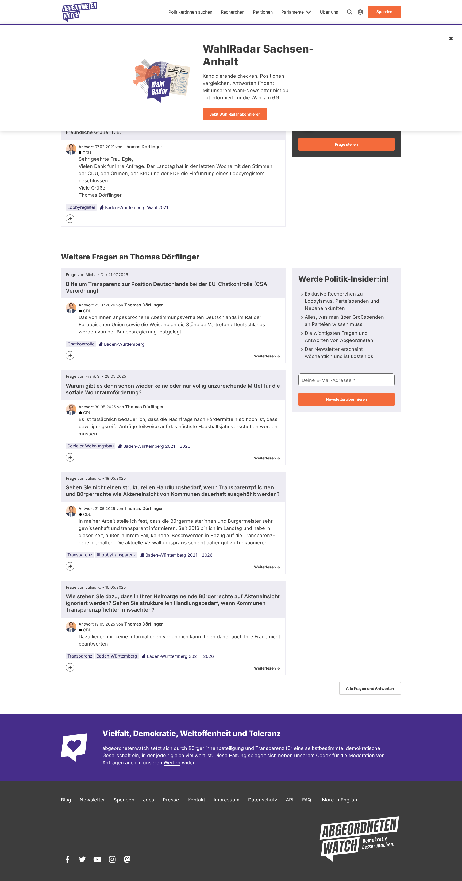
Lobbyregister (81, 207)
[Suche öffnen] (349, 12)
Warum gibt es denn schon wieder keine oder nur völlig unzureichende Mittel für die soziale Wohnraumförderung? (173, 389)
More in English (339, 800)
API (290, 800)
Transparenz (79, 554)
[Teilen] (70, 218)
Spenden (124, 800)
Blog (66, 800)
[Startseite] (79, 12)
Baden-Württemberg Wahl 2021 (136, 207)
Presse (171, 800)
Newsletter (92, 800)
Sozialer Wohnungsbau (90, 446)
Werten (172, 762)
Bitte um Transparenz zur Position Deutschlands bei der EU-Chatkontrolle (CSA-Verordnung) (168, 287)
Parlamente (292, 12)
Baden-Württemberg (124, 344)
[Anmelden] (360, 12)
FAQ (306, 800)
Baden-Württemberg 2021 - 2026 (156, 446)
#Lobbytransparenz (116, 554)
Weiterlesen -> (267, 356)
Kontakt (196, 800)
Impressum (227, 800)
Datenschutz (262, 800)
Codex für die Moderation (345, 755)
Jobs (148, 800)
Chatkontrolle (80, 344)
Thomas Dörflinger (143, 146)
